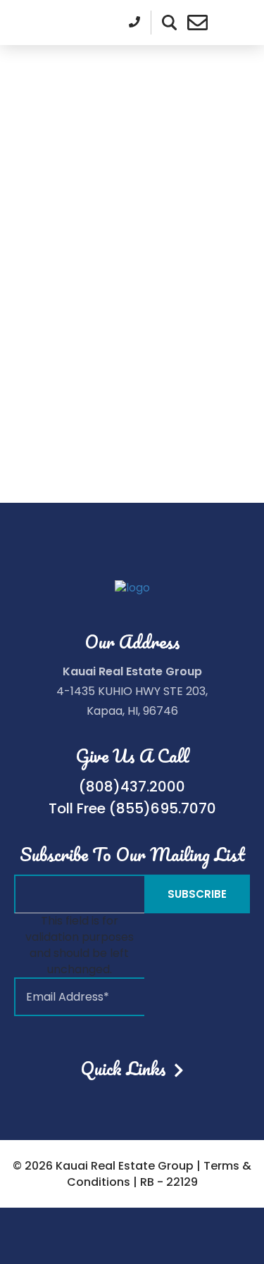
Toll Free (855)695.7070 (132, 808)
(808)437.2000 (132, 786)
